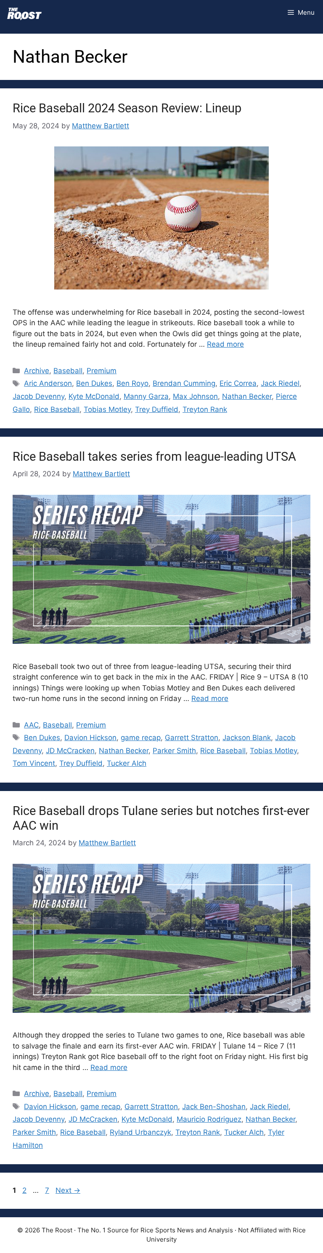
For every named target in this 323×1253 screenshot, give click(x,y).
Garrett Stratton (191, 737)
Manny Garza (146, 396)
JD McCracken (70, 750)
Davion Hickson (90, 737)
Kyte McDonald (94, 396)
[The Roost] (24, 12)
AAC (31, 725)
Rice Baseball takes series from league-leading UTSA (154, 456)
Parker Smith (174, 750)
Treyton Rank (205, 409)
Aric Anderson (48, 383)
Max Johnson (195, 396)
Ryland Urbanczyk (140, 1132)
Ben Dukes (94, 383)
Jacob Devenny (38, 396)
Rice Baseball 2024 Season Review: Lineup (127, 108)
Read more (225, 344)
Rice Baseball (56, 409)
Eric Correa (238, 383)
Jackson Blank (246, 737)
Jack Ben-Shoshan (214, 1106)
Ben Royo (132, 383)
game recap (141, 737)
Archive (36, 370)
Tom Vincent (34, 763)
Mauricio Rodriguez (209, 1119)
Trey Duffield (156, 409)
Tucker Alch (126, 763)
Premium (101, 370)
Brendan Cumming (184, 383)
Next (68, 1190)
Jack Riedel (280, 383)
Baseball (67, 370)
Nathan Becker (247, 396)
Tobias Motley (107, 409)
